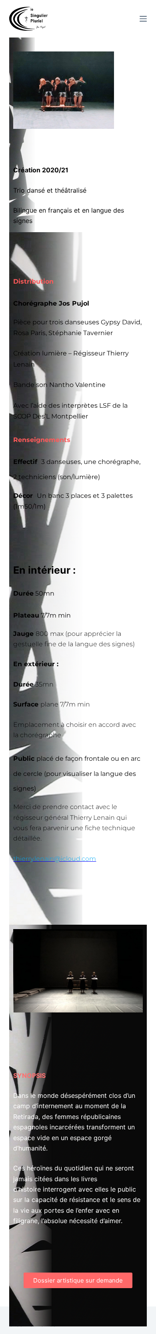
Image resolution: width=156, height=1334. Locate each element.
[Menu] (143, 18)
